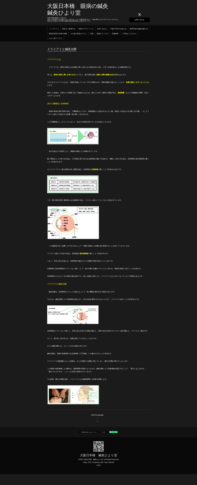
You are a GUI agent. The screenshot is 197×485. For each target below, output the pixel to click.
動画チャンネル (102, 33)
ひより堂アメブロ (55, 38)
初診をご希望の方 (68, 29)
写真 (91, 33)
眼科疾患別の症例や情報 (58, 33)
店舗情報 (115, 33)
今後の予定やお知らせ (118, 29)
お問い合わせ (139, 20)
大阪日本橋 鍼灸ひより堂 (98, 455)
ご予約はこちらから (129, 33)
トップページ (54, 29)
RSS (99, 465)
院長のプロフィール (86, 29)
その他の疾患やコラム (78, 33)
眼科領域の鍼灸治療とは (139, 29)
